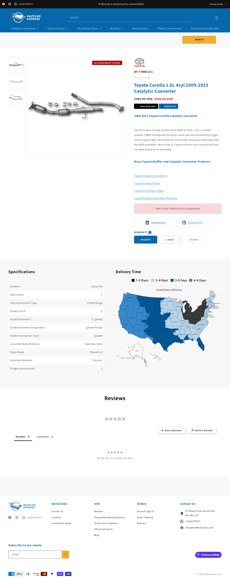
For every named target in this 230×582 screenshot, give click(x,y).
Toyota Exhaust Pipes (147, 183)
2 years (197, 241)
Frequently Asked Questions (109, 517)
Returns (141, 523)
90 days (145, 239)
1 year (170, 239)
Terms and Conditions (106, 523)
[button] (24, 28)
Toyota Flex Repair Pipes (149, 190)
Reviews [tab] (20, 436)
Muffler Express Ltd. (213, 574)
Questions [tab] (43, 436)
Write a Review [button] (203, 430)
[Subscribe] (65, 554)
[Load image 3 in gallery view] (16, 98)
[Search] (187, 17)
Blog (96, 534)
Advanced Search (103, 529)
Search (199, 39)
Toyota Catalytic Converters (150, 176)
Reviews (98, 511)
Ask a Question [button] (173, 430)
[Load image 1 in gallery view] (16, 64)
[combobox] (129, 17)
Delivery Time (195, 222)
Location (56, 517)
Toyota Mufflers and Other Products (155, 198)
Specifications (158, 222)
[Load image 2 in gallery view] (16, 81)
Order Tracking (145, 517)
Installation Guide (61, 523)
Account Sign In (145, 511)
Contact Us (57, 511)
